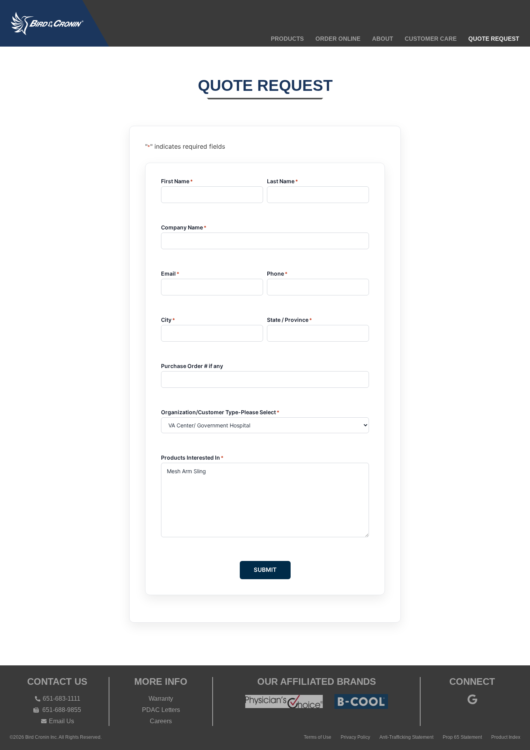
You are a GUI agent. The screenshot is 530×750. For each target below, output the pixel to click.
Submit (265, 569)
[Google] (472, 699)
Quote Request (493, 38)
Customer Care (431, 38)
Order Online (337, 38)
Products (287, 38)
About (382, 38)
